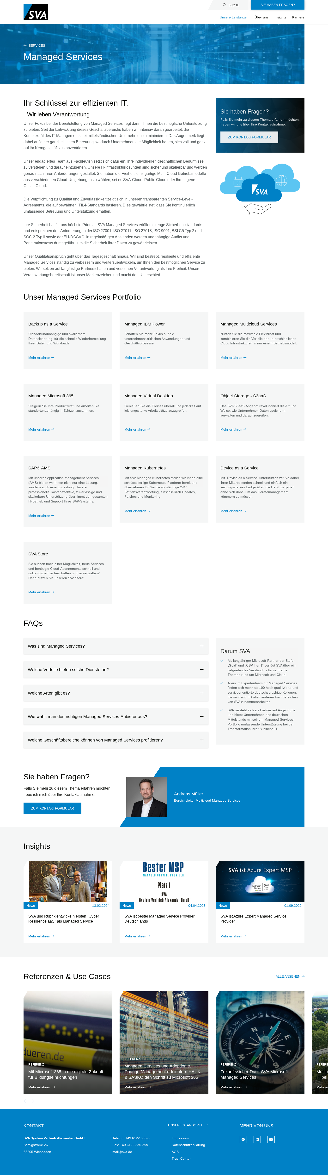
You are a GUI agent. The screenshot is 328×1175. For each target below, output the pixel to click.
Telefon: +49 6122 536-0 (131, 1138)
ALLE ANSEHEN (288, 976)
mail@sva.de (122, 1152)
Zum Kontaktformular (249, 137)
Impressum (180, 1138)
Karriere (298, 17)
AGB (175, 1152)
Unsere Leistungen (234, 17)
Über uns (261, 17)
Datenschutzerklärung (188, 1145)
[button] (33, 1101)
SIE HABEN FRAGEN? (278, 5)
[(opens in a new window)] (257, 1139)
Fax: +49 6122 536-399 (130, 1145)
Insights (280, 17)
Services (36, 45)
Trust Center (181, 1158)
